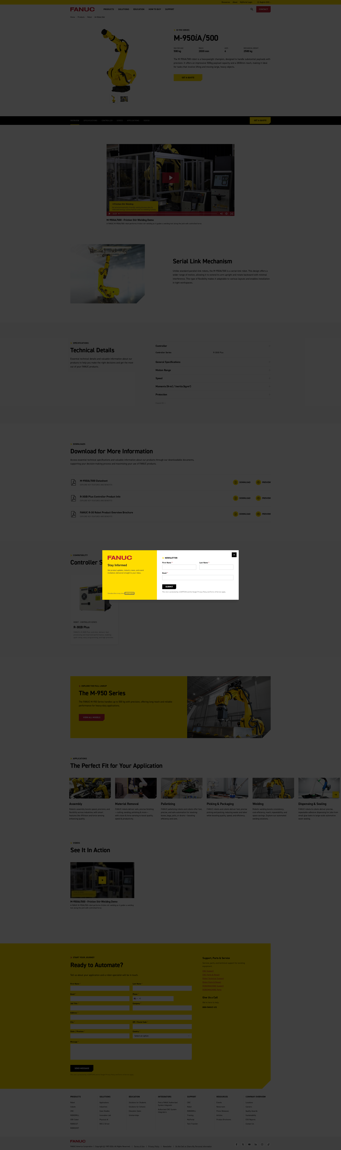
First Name (167, 562)
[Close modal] (234, 554)
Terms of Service (215, 592)
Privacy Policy (202, 592)
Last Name (204, 562)
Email (165, 573)
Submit (169, 586)
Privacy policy (129, 593)
